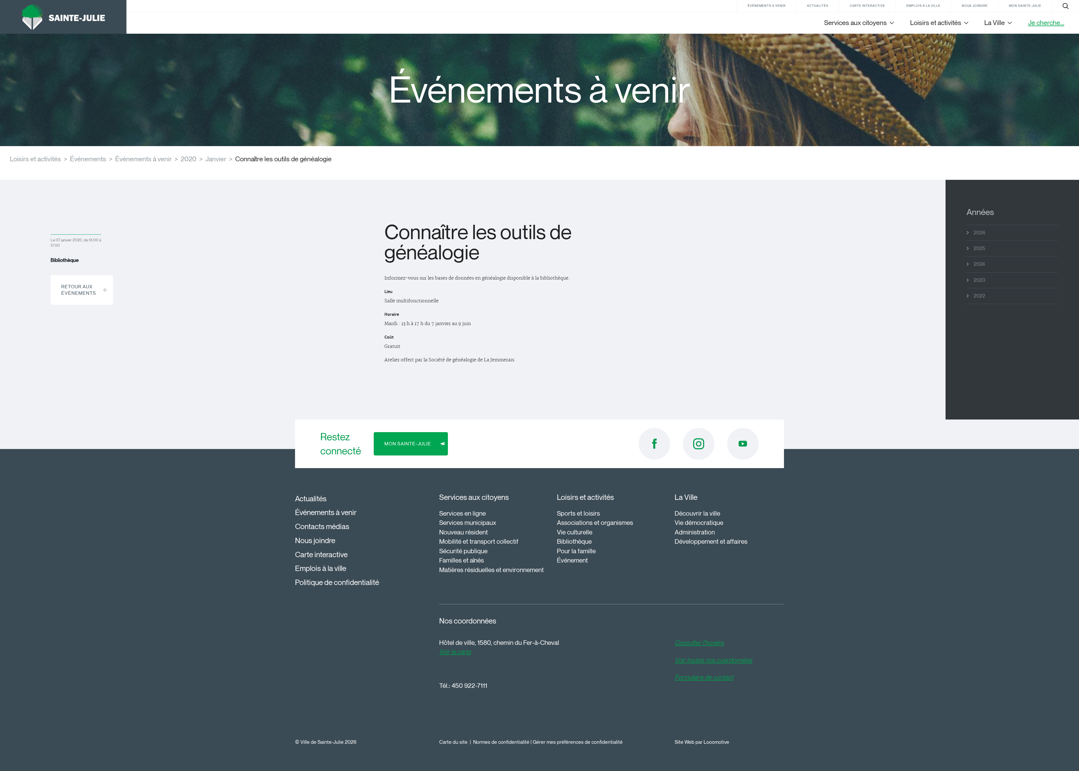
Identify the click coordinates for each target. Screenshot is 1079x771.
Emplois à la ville (923, 6)
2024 (979, 264)
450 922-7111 (469, 686)
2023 (979, 280)
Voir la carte (455, 652)
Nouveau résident (463, 532)
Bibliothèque (574, 541)
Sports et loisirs (578, 513)
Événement (572, 560)
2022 (979, 296)
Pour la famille (576, 551)
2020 (188, 159)
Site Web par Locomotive (702, 742)
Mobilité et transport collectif (478, 541)
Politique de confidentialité (337, 582)
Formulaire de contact (704, 677)
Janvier (215, 159)
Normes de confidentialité (501, 742)
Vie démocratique (699, 523)
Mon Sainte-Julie (1025, 6)
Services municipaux (467, 523)
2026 (979, 233)
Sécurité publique (463, 551)
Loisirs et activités (35, 159)
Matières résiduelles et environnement (491, 570)
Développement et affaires (711, 541)
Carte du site (453, 742)
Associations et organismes (595, 523)
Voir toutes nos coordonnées (713, 660)
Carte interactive (867, 6)
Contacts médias (322, 526)
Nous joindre (975, 6)
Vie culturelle (574, 532)
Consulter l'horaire (699, 643)
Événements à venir (767, 6)
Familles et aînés (461, 560)
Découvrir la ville (697, 513)
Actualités (817, 6)
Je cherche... (1046, 23)
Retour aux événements (78, 290)
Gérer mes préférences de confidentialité (578, 742)
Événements (88, 159)
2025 (979, 248)
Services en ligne (462, 513)
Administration (695, 532)
